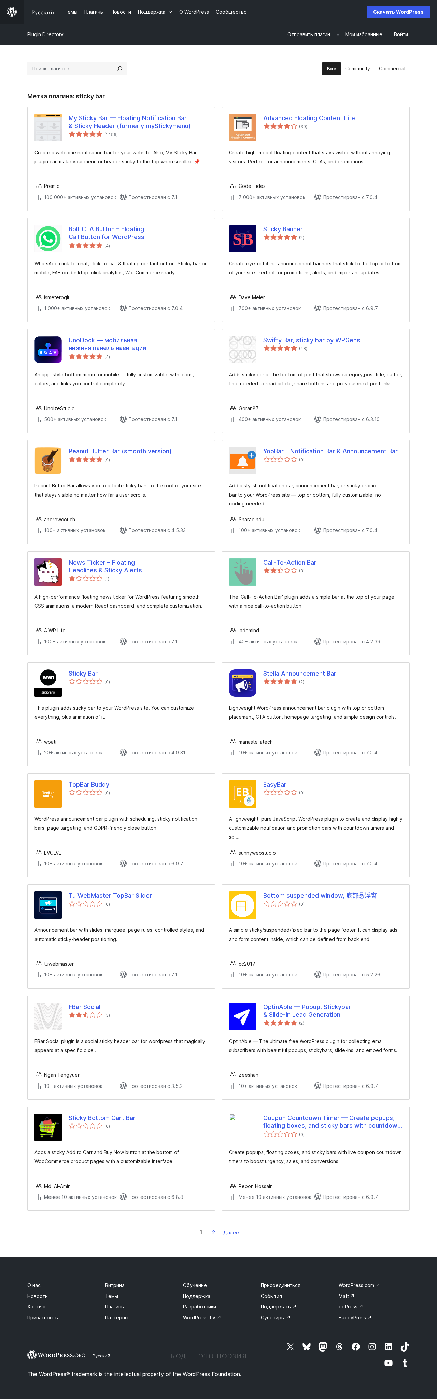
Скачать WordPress (398, 12)
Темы (111, 1296)
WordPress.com (359, 1285)
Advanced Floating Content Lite (309, 118)
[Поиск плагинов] (120, 68)
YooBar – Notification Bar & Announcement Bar (330, 451)
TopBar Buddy (89, 784)
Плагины (115, 1307)
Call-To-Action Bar (289, 562)
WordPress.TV (202, 1317)
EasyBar (274, 784)
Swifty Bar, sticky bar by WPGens (311, 340)
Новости (37, 1296)
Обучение (195, 1285)
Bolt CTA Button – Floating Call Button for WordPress (106, 232)
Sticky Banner (283, 229)
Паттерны (116, 1317)
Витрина (115, 1285)
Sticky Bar (83, 673)
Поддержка (196, 1296)
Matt (347, 1296)
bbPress (351, 1307)
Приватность (42, 1317)
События (271, 1296)
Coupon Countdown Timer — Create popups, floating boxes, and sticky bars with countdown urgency (332, 1122)
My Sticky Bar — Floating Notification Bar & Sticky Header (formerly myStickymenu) (130, 121)
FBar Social (84, 1006)
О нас (34, 1285)
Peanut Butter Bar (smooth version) (120, 451)
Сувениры (276, 1317)
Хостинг (36, 1307)
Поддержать (279, 1307)
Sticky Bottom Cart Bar (102, 1117)
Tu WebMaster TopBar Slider (110, 895)
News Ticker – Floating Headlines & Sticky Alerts (105, 566)
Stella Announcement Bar (299, 673)
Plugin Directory (45, 34)
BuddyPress (355, 1317)
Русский (101, 1355)
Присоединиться (280, 1285)
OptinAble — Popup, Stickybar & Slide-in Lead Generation (307, 1010)
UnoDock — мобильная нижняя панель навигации (107, 343)
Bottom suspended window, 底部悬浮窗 (320, 895)
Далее (231, 1232)
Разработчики (199, 1307)
